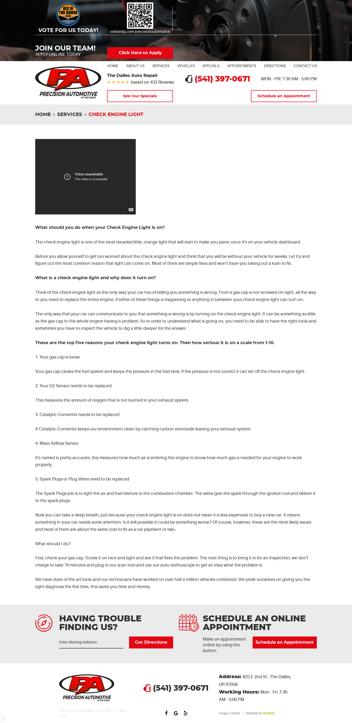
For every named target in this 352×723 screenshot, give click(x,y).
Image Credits (229, 713)
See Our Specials (140, 96)
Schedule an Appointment (284, 96)
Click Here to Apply (140, 53)
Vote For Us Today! (68, 30)
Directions (275, 66)
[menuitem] (112, 66)
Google (176, 713)
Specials (210, 66)
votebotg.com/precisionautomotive (140, 32)
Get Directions (151, 642)
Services (160, 66)
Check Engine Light (116, 114)
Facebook (166, 713)
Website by (260, 713)
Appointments (241, 66)
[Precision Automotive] (68, 82)
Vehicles (186, 66)
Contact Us (305, 66)
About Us (135, 66)
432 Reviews (162, 82)
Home (112, 66)
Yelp (185, 713)
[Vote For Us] (140, 15)
